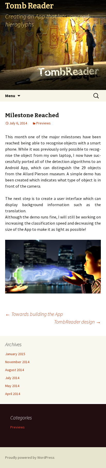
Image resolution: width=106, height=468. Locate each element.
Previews (43, 123)
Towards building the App (34, 314)
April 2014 (12, 393)
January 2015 (15, 354)
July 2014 (12, 377)
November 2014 (17, 362)
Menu (10, 95)
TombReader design (77, 321)
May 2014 (12, 385)
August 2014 (14, 370)
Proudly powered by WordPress (30, 457)
